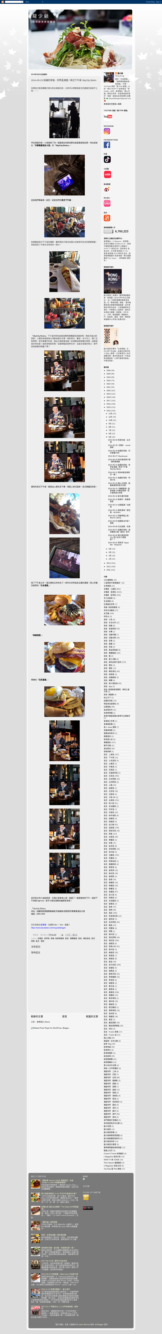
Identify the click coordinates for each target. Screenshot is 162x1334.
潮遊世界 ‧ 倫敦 (110, 1090)
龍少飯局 (107, 1129)
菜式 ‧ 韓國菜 (109, 1017)
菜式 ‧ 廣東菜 (109, 992)
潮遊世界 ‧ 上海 (110, 1071)
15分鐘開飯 (108, 580)
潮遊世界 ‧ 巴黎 (110, 1074)
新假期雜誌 (108, 1062)
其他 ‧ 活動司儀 (110, 635)
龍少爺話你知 (109, 1141)
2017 (109, 401)
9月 (110, 424)
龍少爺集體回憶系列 (112, 1138)
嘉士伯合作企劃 (110, 1065)
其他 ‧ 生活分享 (110, 623)
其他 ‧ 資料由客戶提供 (112, 662)
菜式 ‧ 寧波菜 (109, 980)
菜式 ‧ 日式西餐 (110, 779)
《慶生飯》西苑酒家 (49, 1222)
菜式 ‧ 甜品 (108, 925)
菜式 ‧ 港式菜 (109, 940)
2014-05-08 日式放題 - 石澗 (119, 526)
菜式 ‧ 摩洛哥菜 (110, 998)
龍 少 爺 (40, 16)
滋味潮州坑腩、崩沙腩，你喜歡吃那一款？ (58, 1248)
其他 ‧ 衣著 (108, 632)
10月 (111, 420)
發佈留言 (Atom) (43, 1022)
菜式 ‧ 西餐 (108, 834)
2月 (110, 556)
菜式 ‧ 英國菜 (109, 886)
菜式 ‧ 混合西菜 (110, 922)
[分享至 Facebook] (74, 935)
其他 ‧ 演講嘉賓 (110, 677)
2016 (109, 404)
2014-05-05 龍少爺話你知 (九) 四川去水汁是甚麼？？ (118, 537)
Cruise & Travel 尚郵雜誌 (114, 1154)
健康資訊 (107, 736)
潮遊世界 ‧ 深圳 (110, 1108)
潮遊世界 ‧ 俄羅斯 (111, 1081)
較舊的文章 (92, 1016)
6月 (110, 434)
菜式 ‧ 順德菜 (109, 959)
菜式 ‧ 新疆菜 (109, 968)
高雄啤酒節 (108, 730)
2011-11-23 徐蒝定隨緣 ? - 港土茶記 (55, 1289)
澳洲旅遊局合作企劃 (112, 1123)
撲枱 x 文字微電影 (111, 1068)
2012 (109, 567)
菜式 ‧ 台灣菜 (109, 800)
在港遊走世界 (109, 604)
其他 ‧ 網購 (108, 680)
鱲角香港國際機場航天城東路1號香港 (54, 911)
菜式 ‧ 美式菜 (109, 873)
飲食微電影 (108, 1053)
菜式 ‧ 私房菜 (109, 846)
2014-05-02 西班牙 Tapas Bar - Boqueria (118, 544)
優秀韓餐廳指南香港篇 (113, 1147)
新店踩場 (107, 1056)
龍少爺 (120, 73)
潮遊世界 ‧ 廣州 (110, 1111)
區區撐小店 (108, 739)
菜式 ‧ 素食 (108, 907)
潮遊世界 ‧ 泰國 (110, 1093)
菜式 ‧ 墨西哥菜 (110, 1010)
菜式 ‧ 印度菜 (109, 812)
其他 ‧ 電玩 (108, 665)
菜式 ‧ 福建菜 (109, 983)
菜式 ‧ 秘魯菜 (109, 904)
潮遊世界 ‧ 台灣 (110, 1077)
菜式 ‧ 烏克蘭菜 (110, 901)
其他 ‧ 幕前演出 (84, 938)
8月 (110, 427)
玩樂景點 (107, 707)
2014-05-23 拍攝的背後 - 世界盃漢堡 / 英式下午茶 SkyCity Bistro (119, 467)
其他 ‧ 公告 (108, 619)
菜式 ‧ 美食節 (109, 876)
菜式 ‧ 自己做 (109, 825)
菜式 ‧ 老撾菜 (109, 822)
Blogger (100, 1324)
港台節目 (107, 749)
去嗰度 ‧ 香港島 (110, 592)
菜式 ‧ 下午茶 (109, 758)
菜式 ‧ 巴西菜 (109, 770)
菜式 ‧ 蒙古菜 (109, 986)
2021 (109, 387)
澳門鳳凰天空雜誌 (111, 1120)
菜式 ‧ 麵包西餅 (110, 1023)
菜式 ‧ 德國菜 (109, 995)
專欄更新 (107, 742)
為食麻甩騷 (108, 713)
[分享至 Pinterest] (76, 935)
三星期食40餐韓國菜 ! (112, 583)
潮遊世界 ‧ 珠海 (110, 1099)
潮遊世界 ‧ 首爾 (110, 1087)
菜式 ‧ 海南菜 (109, 898)
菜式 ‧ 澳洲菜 (109, 1013)
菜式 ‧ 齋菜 (108, 1020)
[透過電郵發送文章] (62, 935)
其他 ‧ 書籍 (108, 644)
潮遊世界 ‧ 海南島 (111, 1096)
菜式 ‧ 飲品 (108, 962)
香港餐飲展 (108, 724)
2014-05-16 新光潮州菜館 (118, 496)
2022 (109, 384)
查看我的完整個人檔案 (113, 104)
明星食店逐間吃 (110, 704)
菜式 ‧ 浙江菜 (109, 895)
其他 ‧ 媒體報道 (71, 938)
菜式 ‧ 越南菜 (109, 953)
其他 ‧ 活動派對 (110, 638)
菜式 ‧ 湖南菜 (109, 943)
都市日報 (107, 745)
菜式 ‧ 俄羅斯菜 (110, 864)
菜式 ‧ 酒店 (40, 941)
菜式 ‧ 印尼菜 (109, 809)
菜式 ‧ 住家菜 (109, 837)
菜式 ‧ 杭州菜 (109, 852)
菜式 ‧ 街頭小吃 (110, 946)
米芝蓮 (106, 613)
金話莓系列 (108, 710)
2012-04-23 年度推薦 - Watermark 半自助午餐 (59, 1274)
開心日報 (107, 1038)
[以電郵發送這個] (66, 935)
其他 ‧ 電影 (108, 668)
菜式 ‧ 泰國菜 (109, 892)
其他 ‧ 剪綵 (108, 647)
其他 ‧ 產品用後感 (111, 650)
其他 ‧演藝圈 (109, 695)
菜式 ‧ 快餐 (108, 843)
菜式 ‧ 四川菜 (109, 803)
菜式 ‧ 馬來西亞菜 (111, 916)
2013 (109, 563)
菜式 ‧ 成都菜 (109, 819)
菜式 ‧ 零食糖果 (110, 977)
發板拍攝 (107, 751)
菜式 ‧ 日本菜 (109, 776)
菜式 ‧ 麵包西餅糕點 (111, 1026)
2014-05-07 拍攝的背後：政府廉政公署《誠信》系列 (119, 531)
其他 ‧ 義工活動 (110, 659)
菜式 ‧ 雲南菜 (109, 956)
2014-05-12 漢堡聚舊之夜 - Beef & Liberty (119, 517)
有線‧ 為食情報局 (57, 938)
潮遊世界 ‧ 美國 (110, 1084)
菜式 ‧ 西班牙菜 (110, 831)
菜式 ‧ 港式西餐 (110, 937)
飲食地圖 (107, 1047)
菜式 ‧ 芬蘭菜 (109, 858)
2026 (109, 370)
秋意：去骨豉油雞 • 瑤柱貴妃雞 (53, 1235)
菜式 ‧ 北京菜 (109, 791)
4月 (110, 549)
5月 (110, 437)
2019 (109, 394)
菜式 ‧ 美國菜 (109, 883)
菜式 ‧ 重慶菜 (109, 889)
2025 (109, 374)
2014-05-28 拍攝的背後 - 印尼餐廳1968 (119, 452)
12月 (111, 414)
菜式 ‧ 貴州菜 (109, 949)
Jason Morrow (84, 1324)
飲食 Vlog (107, 1044)
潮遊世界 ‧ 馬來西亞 (111, 1102)
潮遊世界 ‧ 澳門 (110, 1114)
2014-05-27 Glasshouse (117, 456)
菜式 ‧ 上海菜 (109, 755)
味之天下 (107, 698)
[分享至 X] (71, 935)
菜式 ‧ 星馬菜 (109, 870)
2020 (109, 391)
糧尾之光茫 (108, 1151)
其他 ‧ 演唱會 (109, 674)
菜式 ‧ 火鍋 (108, 785)
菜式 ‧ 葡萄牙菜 (110, 974)
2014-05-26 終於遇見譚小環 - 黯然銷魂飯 (119, 461)
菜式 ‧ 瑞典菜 (109, 971)
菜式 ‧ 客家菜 (109, 867)
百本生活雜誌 (109, 610)
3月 (110, 552)
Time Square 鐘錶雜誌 (113, 1163)
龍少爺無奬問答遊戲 (112, 1135)
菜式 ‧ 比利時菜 (110, 782)
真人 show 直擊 (110, 727)
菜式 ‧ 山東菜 (109, 764)
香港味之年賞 (109, 721)
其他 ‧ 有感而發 (110, 629)
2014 (109, 411)
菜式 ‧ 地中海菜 (110, 815)
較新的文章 (37, 1016)
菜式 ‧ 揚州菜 (109, 934)
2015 (109, 407)
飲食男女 (107, 1050)
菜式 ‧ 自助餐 (109, 828)
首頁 (64, 1016)
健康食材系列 (109, 733)
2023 (109, 381)
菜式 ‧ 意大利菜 (110, 965)
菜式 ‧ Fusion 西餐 (111, 1032)
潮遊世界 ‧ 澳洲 (110, 1117)
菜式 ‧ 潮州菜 (109, 1001)
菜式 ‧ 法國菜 (109, 855)
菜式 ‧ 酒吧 (108, 910)
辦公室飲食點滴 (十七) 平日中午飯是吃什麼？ (59, 1194)
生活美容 (107, 601)
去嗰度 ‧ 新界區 (43, 938)
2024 (109, 377)
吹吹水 (106, 616)
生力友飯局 (108, 598)
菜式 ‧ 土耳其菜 (110, 761)
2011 (109, 570)
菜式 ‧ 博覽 (108, 931)
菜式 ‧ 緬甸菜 (109, 1004)
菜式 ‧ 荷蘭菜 (109, 928)
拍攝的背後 (108, 701)
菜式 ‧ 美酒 (108, 879)
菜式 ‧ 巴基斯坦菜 (111, 773)
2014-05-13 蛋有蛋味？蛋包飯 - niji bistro (119, 511)
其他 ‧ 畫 (107, 656)
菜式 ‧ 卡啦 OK (109, 797)
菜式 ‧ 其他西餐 (110, 849)
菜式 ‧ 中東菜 (109, 767)
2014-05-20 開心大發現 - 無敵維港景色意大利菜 (119, 484)
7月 (110, 430)
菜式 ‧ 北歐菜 (109, 794)
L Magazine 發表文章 (112, 1157)
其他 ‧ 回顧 (108, 626)
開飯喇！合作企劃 (111, 1041)
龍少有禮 (107, 1126)
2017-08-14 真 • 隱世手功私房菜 (54, 1261)
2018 (109, 397)
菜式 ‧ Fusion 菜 (110, 1035)
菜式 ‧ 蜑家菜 (109, 989)
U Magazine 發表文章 (112, 1166)
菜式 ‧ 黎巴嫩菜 (110, 1007)
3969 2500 (40, 914)
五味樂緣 (107, 586)
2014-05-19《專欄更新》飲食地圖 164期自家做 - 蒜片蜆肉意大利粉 (119, 491)
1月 (110, 559)
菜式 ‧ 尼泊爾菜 (110, 806)
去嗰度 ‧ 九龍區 (110, 589)
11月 (111, 417)
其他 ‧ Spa (108, 686)
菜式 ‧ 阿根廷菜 (110, 861)
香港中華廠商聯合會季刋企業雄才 (117, 716)
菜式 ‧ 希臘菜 (109, 840)
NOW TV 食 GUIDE (111, 1160)
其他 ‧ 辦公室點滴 (111, 683)
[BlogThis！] (69, 935)
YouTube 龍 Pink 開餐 (112, 1169)
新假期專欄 (108, 1059)
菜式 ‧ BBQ (108, 1029)
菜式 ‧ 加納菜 (109, 788)
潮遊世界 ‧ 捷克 (110, 1105)
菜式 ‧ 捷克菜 (109, 919)
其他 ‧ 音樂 (108, 641)
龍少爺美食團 (109, 1132)
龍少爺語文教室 (110, 1144)
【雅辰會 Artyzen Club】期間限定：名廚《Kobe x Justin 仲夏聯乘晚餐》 (57, 1181)
